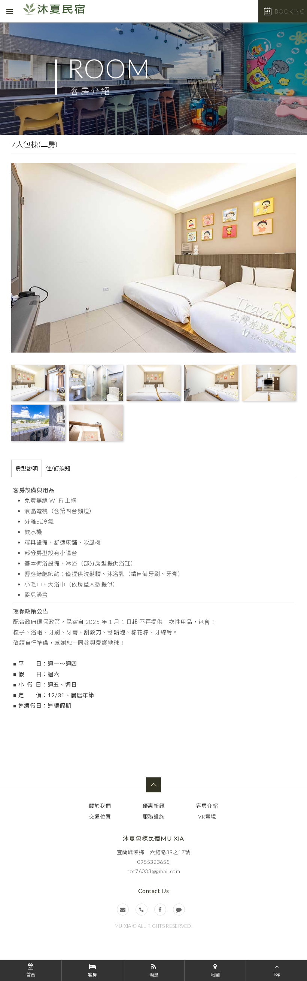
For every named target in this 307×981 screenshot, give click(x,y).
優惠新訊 (154, 805)
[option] (153, 78)
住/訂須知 (58, 468)
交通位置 (100, 816)
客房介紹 (207, 805)
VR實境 (207, 816)
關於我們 (100, 805)
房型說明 (26, 468)
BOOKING (290, 11)
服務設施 (154, 816)
